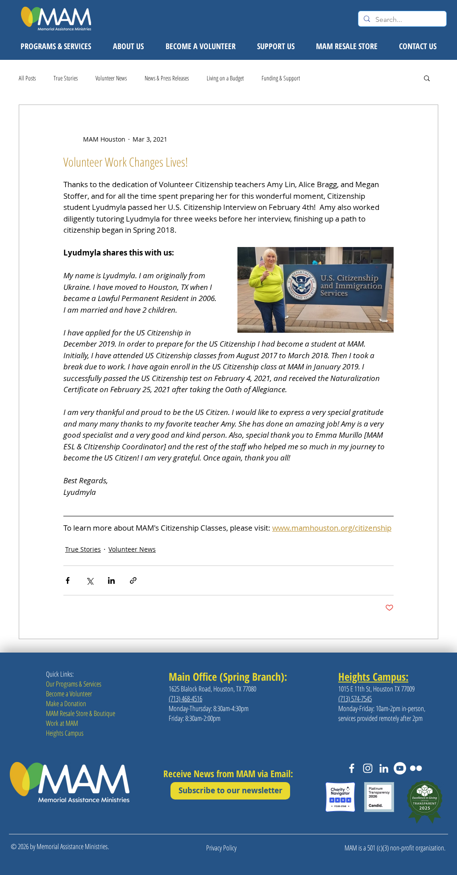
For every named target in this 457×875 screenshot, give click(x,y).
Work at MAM (62, 723)
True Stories (66, 78)
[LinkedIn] (384, 768)
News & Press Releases (167, 78)
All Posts (27, 78)
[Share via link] (133, 580)
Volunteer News (111, 78)
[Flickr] (416, 768)
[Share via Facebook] (67, 580)
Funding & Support (281, 78)
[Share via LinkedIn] (111, 580)
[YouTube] (400, 768)
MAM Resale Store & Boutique (80, 713)
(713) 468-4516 (185, 698)
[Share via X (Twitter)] (89, 580)
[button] (427, 77)
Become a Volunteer (69, 694)
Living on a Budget (225, 78)
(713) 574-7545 (355, 698)
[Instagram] (367, 768)
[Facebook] (351, 768)
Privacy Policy (221, 848)
